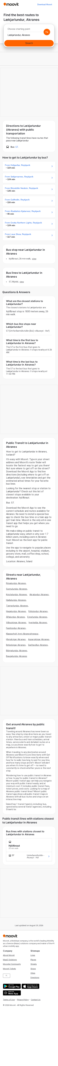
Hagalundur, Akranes (16, 611)
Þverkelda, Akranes (38, 622)
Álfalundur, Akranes (15, 617)
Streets (33, 964)
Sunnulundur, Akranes (16, 589)
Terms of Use (9, 1000)
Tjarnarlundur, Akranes (17, 606)
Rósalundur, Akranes (16, 583)
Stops (33, 969)
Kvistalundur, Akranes (16, 594)
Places (33, 960)
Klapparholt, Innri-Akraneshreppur (22, 634)
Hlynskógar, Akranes (16, 639)
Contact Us (35, 1000)
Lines (32, 955)
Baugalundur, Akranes (16, 656)
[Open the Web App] (11, 992)
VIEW (34, 258)
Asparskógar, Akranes (38, 639)
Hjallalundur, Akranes (16, 600)
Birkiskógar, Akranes (16, 645)
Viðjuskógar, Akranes (16, 622)
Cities (32, 973)
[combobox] (29, 30)
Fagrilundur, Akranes (16, 628)
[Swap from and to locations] (47, 32)
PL (6, 975)
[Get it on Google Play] (11, 986)
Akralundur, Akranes (39, 594)
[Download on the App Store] (30, 986)
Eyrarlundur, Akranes (37, 617)
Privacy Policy (23, 1000)
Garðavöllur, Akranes (38, 645)
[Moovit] (11, 4)
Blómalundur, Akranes (16, 650)
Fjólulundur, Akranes (38, 611)
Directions (34, 977)
